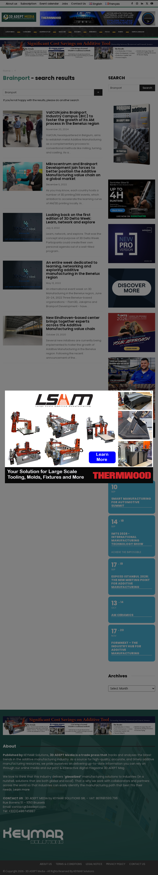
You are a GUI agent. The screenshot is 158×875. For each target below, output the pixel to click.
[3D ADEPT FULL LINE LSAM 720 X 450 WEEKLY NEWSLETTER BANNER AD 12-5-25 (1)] (79, 482)
